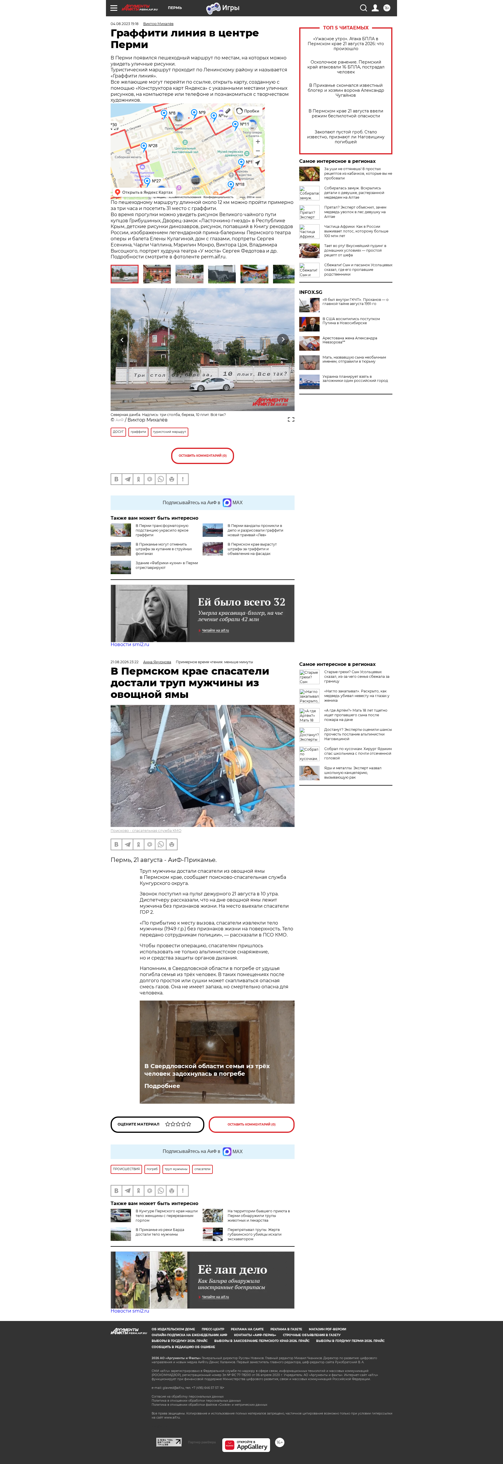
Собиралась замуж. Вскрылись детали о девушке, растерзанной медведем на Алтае (354, 193)
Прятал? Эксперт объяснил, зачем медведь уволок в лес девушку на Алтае (355, 212)
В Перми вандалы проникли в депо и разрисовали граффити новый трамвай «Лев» (255, 530)
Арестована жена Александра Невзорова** (350, 340)
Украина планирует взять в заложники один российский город (355, 379)
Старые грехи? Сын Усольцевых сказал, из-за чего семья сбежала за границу (356, 676)
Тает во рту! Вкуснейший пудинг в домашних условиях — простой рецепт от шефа (355, 250)
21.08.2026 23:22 (125, 662)
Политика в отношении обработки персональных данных (196, 1401)
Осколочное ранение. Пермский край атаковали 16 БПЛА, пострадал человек (346, 67)
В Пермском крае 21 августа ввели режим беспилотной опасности (346, 114)
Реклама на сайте (247, 1329)
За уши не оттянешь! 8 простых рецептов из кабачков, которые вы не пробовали (358, 173)
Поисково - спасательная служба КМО (146, 830)
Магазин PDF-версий (327, 1329)
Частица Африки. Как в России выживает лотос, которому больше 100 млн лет (356, 231)
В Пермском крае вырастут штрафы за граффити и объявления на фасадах (252, 549)
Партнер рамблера (202, 1442)
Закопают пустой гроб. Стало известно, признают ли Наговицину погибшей (346, 137)
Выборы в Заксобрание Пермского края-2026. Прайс (261, 1341)
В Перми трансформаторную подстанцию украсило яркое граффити (162, 530)
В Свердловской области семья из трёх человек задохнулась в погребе (207, 1070)
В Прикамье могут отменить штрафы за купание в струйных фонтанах (164, 549)
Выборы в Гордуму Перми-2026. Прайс (350, 1341)
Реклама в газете (286, 1329)
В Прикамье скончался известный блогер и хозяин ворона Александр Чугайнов (346, 90)
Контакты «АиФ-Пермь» (255, 1335)
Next (283, 340)
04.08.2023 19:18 (125, 24)
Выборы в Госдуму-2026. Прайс (180, 1341)
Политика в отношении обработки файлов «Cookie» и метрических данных (209, 1405)
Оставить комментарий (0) (203, 456)
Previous (122, 340)
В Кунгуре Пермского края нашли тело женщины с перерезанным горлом (167, 1216)
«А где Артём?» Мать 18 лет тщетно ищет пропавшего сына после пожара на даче (355, 715)
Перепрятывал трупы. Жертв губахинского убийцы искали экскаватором (254, 1234)
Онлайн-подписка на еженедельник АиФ (189, 1335)
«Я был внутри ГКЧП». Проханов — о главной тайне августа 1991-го (356, 302)
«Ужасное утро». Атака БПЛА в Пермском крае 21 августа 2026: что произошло (346, 43)
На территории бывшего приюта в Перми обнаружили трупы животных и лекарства (259, 1216)
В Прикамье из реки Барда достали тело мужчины (160, 1232)
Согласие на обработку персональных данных (188, 1396)
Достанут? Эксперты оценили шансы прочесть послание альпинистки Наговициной (358, 734)
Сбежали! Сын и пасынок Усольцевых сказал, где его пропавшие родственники (358, 269)
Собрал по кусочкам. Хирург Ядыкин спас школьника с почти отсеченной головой (358, 753)
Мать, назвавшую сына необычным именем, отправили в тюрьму (354, 359)
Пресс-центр (213, 1329)
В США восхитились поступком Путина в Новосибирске (351, 321)
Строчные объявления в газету (312, 1335)
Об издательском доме (173, 1329)
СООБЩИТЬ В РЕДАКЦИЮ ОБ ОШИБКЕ (183, 1347)
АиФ (120, 420)
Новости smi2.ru (130, 644)
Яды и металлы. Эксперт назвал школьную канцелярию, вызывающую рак (353, 772)
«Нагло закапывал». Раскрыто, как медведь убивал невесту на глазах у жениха (356, 696)
